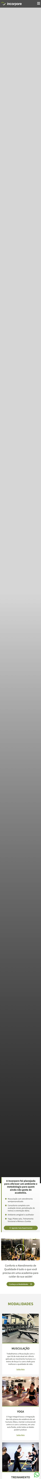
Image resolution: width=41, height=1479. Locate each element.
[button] (38, 3)
